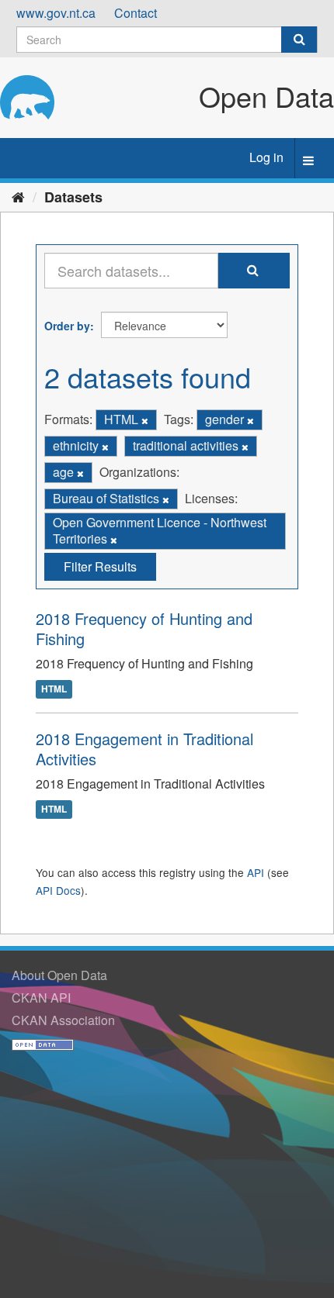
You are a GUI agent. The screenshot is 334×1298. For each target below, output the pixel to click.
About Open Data (59, 975)
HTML (54, 689)
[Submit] (299, 39)
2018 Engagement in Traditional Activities (144, 748)
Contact (135, 13)
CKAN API (41, 997)
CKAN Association (63, 1020)
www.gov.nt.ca (56, 13)
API (255, 872)
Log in (266, 157)
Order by (67, 325)
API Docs (58, 890)
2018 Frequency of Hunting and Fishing (144, 628)
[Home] (18, 196)
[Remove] (144, 420)
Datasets (73, 197)
